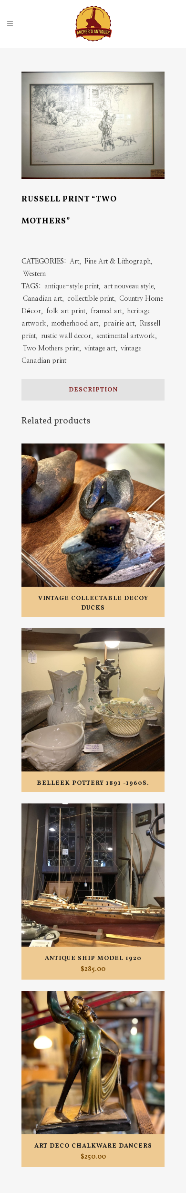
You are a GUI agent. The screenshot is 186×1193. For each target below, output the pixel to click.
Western (34, 274)
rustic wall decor (66, 336)
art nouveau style (129, 286)
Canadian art (42, 299)
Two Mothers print (51, 348)
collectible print (90, 299)
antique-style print (71, 286)
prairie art (118, 323)
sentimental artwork (125, 336)
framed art (106, 311)
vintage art (99, 348)
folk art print (65, 311)
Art (74, 261)
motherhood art (75, 323)
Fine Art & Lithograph (117, 261)
